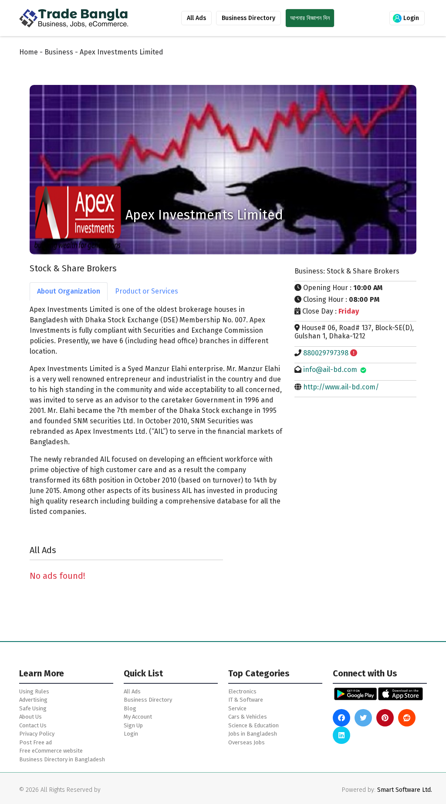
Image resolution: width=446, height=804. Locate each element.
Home (28, 52)
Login (410, 18)
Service (237, 708)
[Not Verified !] (353, 353)
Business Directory (248, 18)
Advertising (33, 699)
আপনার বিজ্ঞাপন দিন (310, 18)
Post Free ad (35, 742)
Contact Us (33, 725)
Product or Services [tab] (146, 291)
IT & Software (245, 699)
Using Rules (34, 691)
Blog (130, 708)
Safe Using (33, 708)
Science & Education (253, 725)
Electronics (242, 691)
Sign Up (133, 725)
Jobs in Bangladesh (252, 733)
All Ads (196, 18)
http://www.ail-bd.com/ (341, 387)
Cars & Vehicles (247, 716)
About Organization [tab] (68, 291)
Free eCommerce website (51, 750)
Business (58, 52)
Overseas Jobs (246, 742)
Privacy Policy (36, 733)
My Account (138, 716)
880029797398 (325, 353)
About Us (30, 716)
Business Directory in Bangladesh (62, 759)
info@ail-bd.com (330, 369)
